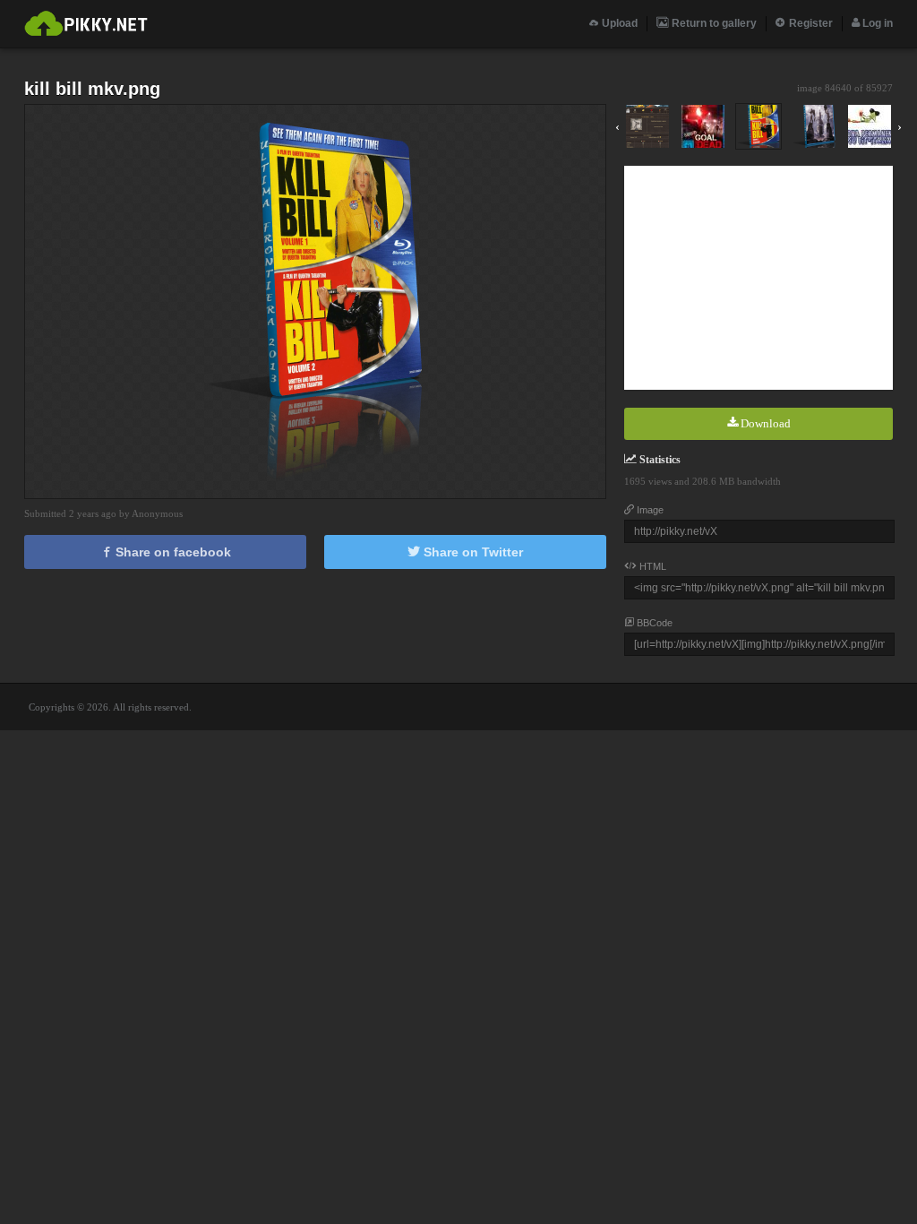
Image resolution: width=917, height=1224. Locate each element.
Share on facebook (171, 552)
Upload (618, 23)
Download (764, 423)
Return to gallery (713, 23)
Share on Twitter (471, 552)
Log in (876, 23)
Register (809, 23)
